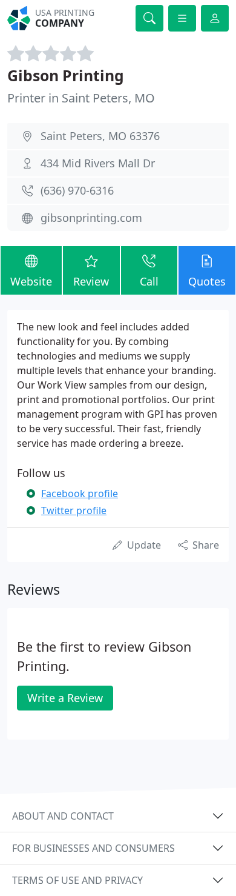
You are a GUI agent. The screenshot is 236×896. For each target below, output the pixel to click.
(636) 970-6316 (77, 190)
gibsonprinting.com (91, 217)
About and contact (63, 816)
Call (149, 281)
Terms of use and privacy (77, 880)
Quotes (207, 281)
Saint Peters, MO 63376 (100, 136)
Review (91, 281)
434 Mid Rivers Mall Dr (98, 163)
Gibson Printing (65, 75)
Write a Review (65, 697)
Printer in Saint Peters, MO (81, 98)
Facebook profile (79, 493)
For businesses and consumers (93, 848)
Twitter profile (74, 510)
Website (31, 281)
